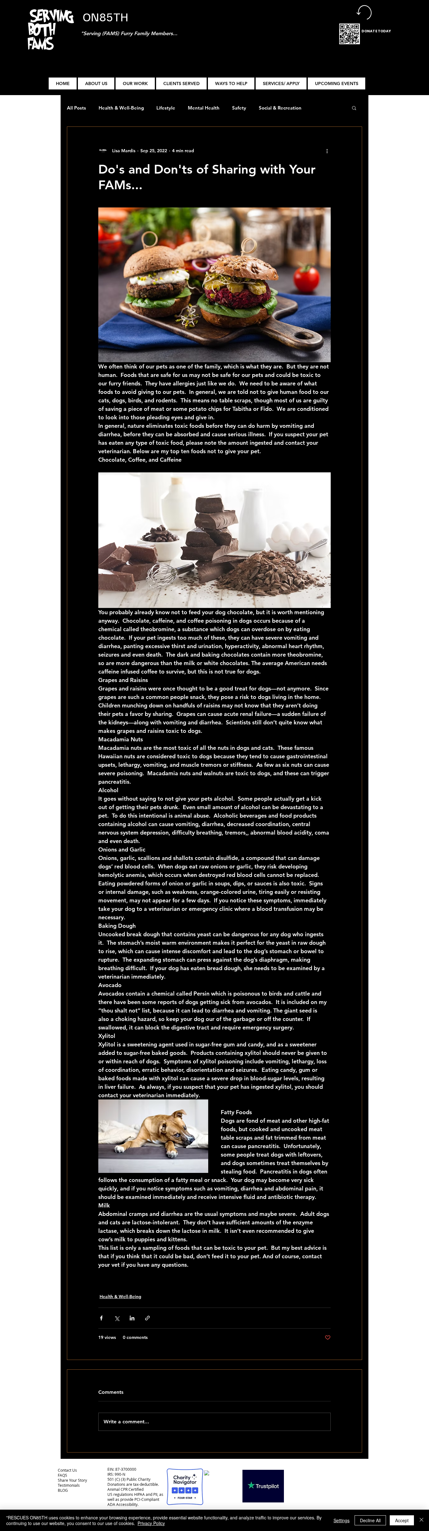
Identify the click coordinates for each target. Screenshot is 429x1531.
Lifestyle (165, 108)
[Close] (421, 1520)
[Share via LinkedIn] (132, 1318)
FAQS (62, 1475)
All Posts (76, 108)
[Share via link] (147, 1318)
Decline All (370, 1520)
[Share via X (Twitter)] (117, 1318)
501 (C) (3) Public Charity (128, 1479)
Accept (402, 1520)
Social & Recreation (280, 108)
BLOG (63, 1490)
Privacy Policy (151, 1523)
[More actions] (327, 150)
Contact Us (67, 1470)
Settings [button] (342, 1520)
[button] (135, 83)
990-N (119, 1474)
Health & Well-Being (121, 108)
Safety (239, 108)
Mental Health (204, 108)
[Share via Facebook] (101, 1318)
